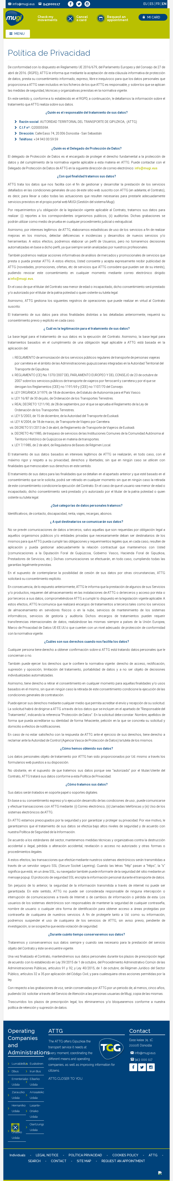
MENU (19, 34)
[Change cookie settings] (160, 1173)
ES (152, 4)
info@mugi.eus (24, 4)
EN (164, 4)
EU (145, 4)
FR (158, 4)
